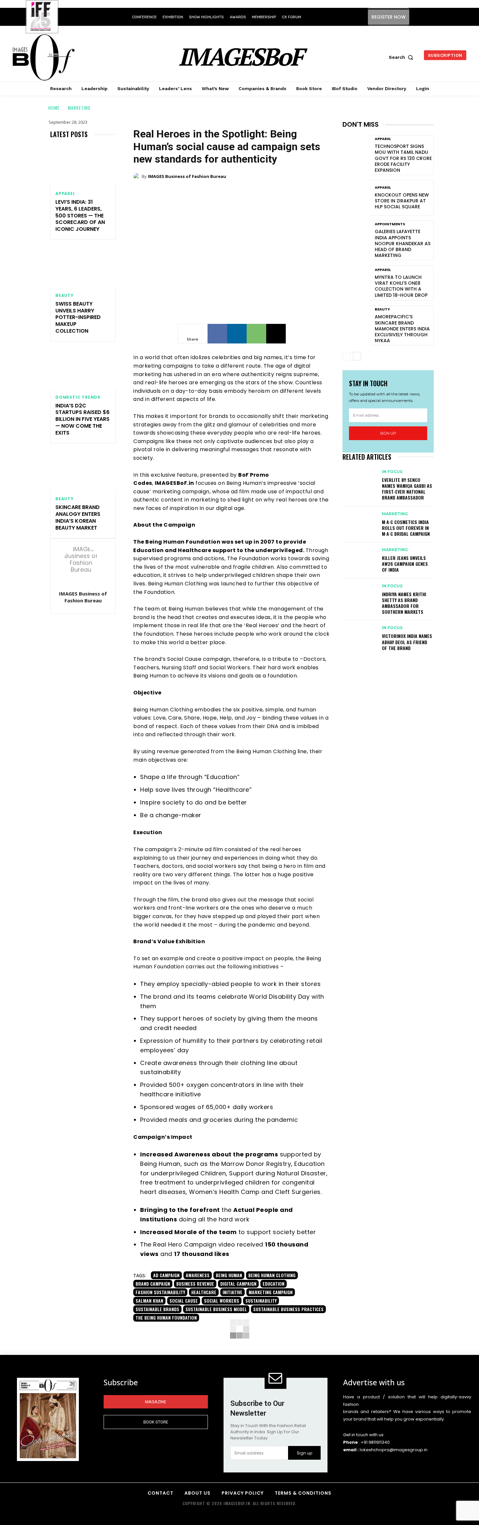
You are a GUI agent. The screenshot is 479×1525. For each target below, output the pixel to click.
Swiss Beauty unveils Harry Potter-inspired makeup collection (78, 317)
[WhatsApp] (256, 333)
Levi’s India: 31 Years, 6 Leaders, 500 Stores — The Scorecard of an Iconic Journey (80, 215)
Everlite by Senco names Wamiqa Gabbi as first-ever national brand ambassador (407, 488)
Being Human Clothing (272, 1275)
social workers (221, 1300)
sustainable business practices (288, 1309)
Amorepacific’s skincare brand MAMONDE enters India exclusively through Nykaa (402, 328)
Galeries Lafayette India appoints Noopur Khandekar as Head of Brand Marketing (402, 243)
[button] (402, 57)
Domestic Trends (77, 397)
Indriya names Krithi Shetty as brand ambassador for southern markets (404, 603)
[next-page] (357, 356)
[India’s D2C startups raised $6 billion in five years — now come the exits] (83, 369)
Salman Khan (149, 1300)
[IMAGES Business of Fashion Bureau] (83, 565)
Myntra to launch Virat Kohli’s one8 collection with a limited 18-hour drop (401, 286)
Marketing (79, 107)
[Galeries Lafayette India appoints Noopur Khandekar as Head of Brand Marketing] (356, 238)
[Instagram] (421, 17)
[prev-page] (346, 356)
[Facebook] (217, 333)
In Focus (392, 472)
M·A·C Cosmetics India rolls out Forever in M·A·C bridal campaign (406, 527)
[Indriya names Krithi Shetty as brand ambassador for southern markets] (358, 592)
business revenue (195, 1283)
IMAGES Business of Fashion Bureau (83, 597)
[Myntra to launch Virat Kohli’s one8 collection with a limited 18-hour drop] (356, 283)
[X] (451, 17)
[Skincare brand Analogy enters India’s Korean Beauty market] (83, 471)
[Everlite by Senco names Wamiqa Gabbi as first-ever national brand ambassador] (358, 478)
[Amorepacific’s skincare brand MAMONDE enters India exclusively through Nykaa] (356, 323)
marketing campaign (271, 1292)
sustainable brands (157, 1309)
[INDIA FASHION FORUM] (42, 17)
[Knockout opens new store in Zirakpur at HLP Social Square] (356, 197)
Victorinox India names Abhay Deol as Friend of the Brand (407, 641)
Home (54, 107)
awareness (198, 1275)
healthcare (203, 1292)
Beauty (64, 295)
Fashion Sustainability (160, 1292)
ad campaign (166, 1275)
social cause (183, 1300)
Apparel (65, 194)
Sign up (388, 433)
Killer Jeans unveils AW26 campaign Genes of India (405, 563)
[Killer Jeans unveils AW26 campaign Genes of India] (358, 556)
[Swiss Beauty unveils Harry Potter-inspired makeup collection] (83, 267)
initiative (232, 1292)
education (273, 1283)
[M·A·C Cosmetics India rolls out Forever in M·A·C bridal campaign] (358, 520)
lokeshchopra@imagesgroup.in (394, 1450)
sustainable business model (216, 1309)
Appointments (390, 224)
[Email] (276, 333)
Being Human (229, 1275)
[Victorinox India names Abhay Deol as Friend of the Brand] (358, 634)
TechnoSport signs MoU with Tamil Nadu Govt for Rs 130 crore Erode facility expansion (403, 158)
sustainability (261, 1300)
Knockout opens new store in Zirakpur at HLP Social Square (402, 201)
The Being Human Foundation (166, 1317)
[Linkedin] (436, 17)
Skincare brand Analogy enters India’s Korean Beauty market (77, 517)
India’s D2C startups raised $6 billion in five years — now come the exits (82, 419)
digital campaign (238, 1283)
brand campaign (153, 1283)
